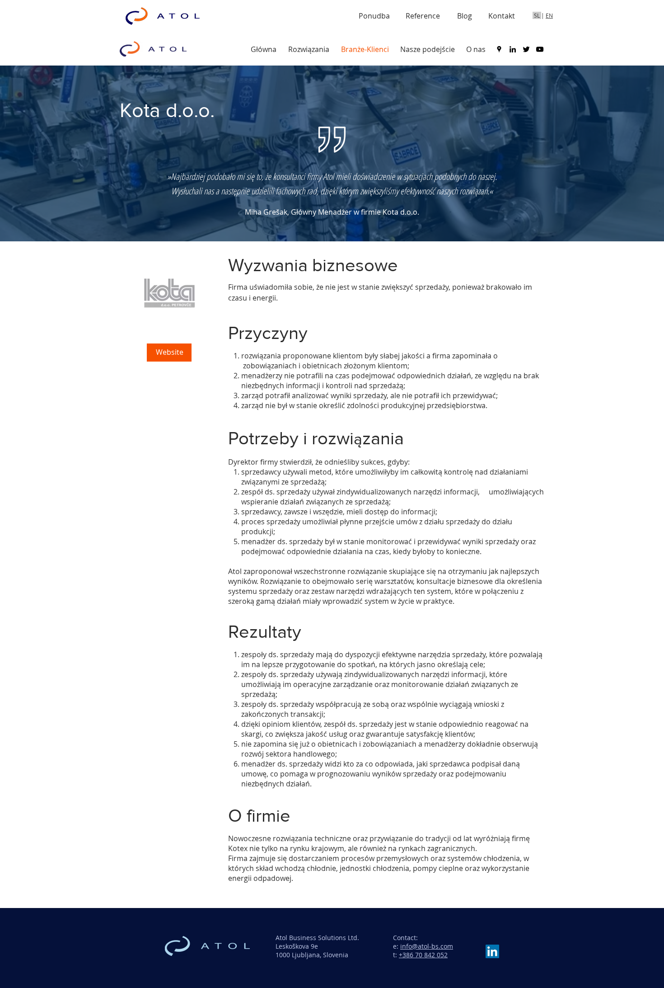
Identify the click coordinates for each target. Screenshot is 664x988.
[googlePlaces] (499, 49)
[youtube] (539, 49)
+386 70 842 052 (423, 954)
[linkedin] (512, 49)
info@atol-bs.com (426, 946)
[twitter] (526, 49)
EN (549, 15)
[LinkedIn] (492, 951)
